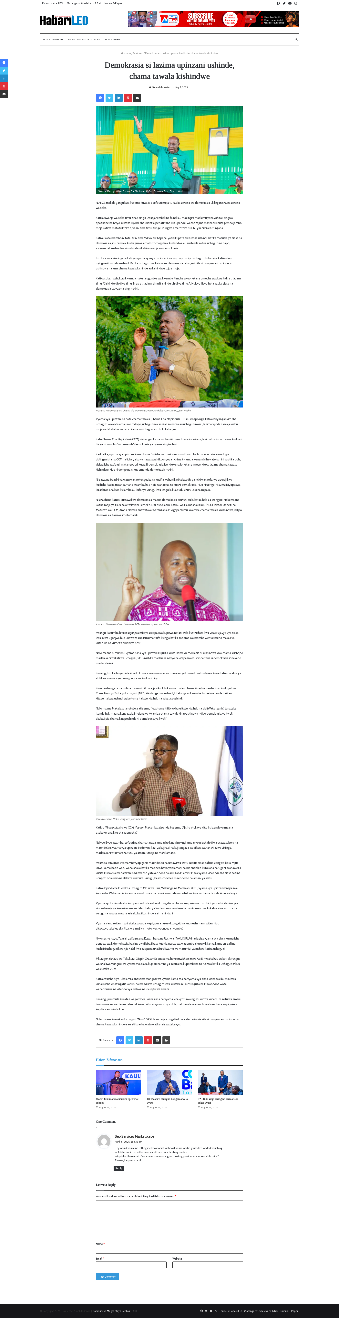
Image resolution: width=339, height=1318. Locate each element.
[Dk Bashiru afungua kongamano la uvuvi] (169, 1082)
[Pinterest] (128, 98)
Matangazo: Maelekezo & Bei (84, 3)
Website (177, 1258)
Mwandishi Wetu (161, 87)
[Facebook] (100, 98)
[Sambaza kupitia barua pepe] (137, 98)
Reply (119, 1168)
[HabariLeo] (64, 20)
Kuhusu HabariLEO (52, 3)
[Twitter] (109, 98)
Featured (138, 53)
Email (100, 1258)
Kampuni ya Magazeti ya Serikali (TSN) (115, 1311)
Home (127, 53)
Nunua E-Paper (113, 3)
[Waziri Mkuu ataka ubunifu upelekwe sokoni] (118, 1082)
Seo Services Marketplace (134, 1136)
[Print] (166, 1040)
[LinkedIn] (119, 98)
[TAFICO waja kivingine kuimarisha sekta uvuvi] (220, 1082)
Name (100, 1243)
